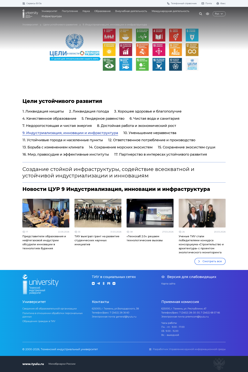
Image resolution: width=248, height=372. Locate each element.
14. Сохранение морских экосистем (121, 147)
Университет (30, 24)
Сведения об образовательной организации (49, 308)
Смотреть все (212, 261)
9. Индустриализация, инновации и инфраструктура (115, 24)
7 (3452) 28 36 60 (119, 312)
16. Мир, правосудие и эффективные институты (65, 154)
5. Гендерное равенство (103, 118)
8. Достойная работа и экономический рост (136, 126)
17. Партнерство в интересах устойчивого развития (160, 154)
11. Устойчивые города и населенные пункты (62, 140)
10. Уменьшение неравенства (149, 133)
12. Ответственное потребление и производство (151, 140)
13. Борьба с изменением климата (53, 147)
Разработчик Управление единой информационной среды (189, 349)
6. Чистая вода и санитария (155, 118)
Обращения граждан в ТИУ (38, 321)
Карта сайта (168, 283)
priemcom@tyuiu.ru (197, 316)
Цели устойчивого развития (60, 24)
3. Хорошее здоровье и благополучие (148, 111)
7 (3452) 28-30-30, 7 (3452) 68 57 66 (199, 312)
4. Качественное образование (49, 118)
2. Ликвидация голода (89, 111)
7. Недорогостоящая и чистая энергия (57, 126)
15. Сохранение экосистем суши (186, 147)
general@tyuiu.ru (126, 316)
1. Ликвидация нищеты (43, 111)
